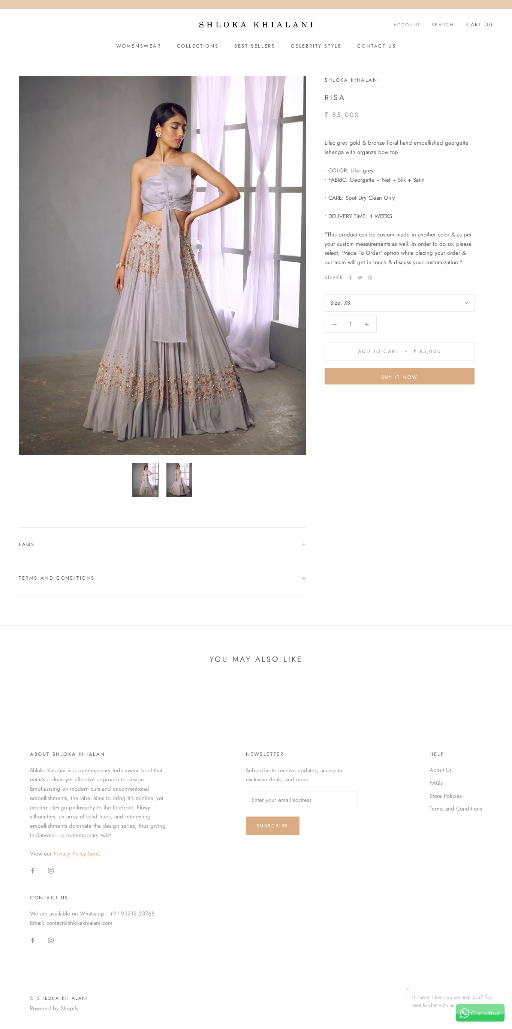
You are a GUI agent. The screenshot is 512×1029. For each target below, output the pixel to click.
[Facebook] (350, 277)
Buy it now (399, 377)
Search (442, 24)
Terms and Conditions (57, 578)
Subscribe (273, 825)
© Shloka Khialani (59, 998)
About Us (441, 770)
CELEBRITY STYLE (316, 45)
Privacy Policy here (76, 854)
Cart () (479, 24)
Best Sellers (254, 45)
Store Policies (446, 796)
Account (407, 24)
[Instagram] (51, 870)
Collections (198, 45)
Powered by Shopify (54, 1008)
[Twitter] (360, 277)
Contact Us (376, 45)
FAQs (26, 544)
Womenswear (138, 45)
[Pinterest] (370, 277)
